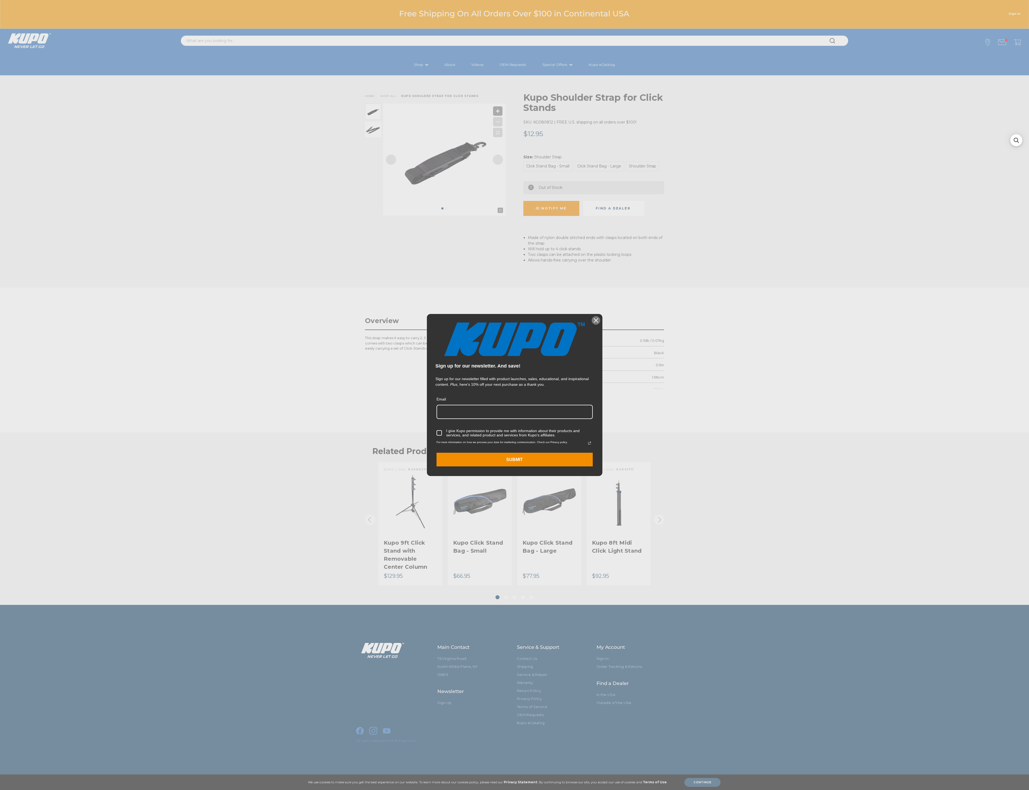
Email (441, 399)
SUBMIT (514, 459)
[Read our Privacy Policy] (589, 443)
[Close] (596, 320)
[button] (1016, 140)
